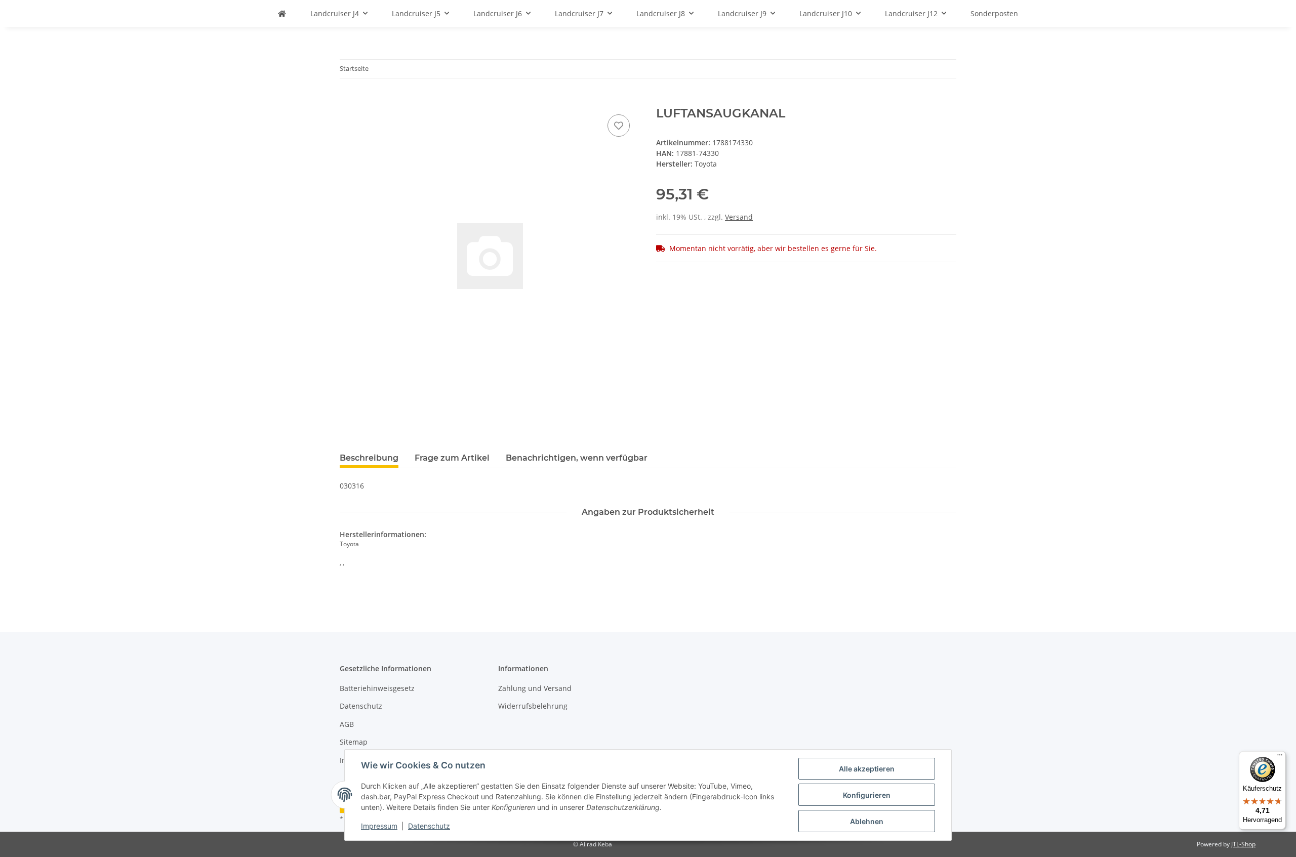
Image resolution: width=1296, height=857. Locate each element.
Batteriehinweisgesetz (377, 688)
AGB (347, 724)
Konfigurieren (866, 795)
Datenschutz (429, 826)
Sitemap (354, 742)
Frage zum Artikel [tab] (452, 458)
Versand (739, 217)
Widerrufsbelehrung (533, 706)
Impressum (379, 826)
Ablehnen (866, 821)
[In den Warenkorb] (348, 100)
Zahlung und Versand (535, 688)
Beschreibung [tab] (369, 458)
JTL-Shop (1243, 844)
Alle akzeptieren (867, 768)
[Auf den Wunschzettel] (619, 125)
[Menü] (1280, 757)
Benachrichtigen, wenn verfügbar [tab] (576, 458)
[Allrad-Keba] (282, 13)
